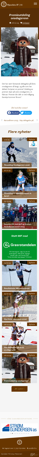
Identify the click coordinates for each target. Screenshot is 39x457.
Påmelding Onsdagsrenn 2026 (17, 165)
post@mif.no (33, 448)
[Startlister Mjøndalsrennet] (19, 306)
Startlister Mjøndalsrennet (15, 319)
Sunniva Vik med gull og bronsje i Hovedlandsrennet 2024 (18, 225)
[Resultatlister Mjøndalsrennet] (19, 276)
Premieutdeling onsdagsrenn (16, 380)
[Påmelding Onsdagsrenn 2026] (19, 152)
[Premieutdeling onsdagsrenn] (19, 368)
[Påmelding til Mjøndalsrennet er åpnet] (19, 183)
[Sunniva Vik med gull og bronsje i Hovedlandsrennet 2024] (19, 214)
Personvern (18, 454)
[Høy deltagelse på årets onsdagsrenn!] (19, 337)
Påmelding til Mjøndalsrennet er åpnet (17, 194)
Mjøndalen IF (13, 5)
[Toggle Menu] (35, 4)
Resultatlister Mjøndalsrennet (17, 288)
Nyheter (26, 22)
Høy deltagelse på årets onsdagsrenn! (14, 348)
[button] (13, 113)
